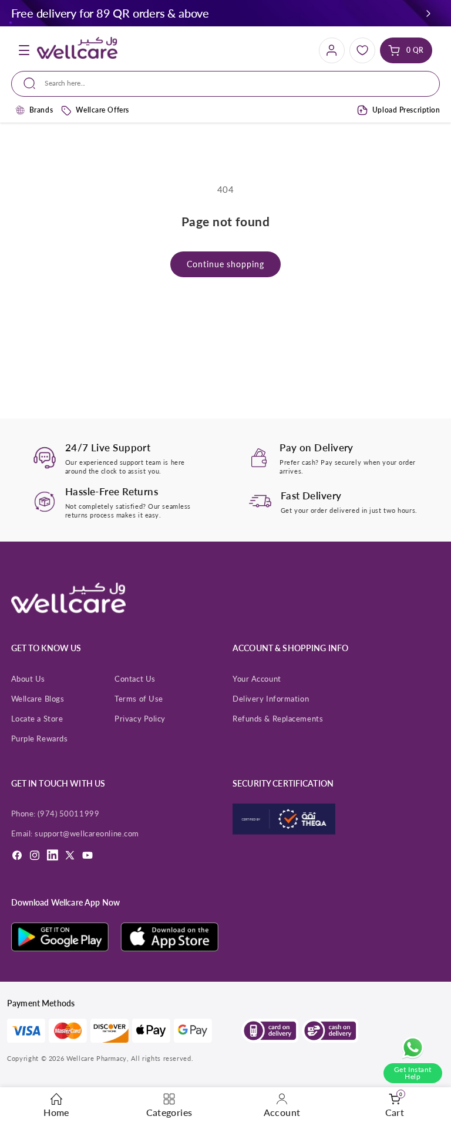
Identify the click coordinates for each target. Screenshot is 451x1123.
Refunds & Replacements (278, 718)
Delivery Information (271, 698)
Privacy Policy (140, 718)
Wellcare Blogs (38, 698)
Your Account (257, 678)
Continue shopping (225, 264)
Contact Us (135, 678)
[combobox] (225, 84)
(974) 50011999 (68, 813)
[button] (428, 13)
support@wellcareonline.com (87, 833)
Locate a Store (37, 718)
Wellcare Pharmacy (96, 1058)
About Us (28, 678)
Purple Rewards (39, 738)
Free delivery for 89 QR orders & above (110, 13)
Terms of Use (139, 698)
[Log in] (332, 50)
